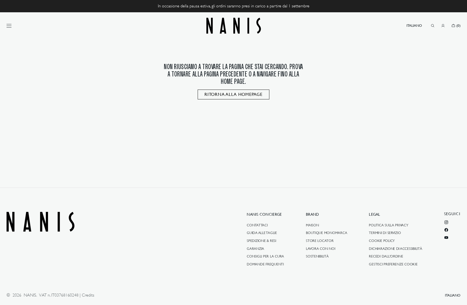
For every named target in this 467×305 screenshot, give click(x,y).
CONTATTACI (257, 225)
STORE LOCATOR (320, 240)
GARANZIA (255, 248)
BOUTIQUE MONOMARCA (326, 232)
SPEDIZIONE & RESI (261, 240)
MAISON (312, 225)
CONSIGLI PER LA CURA (265, 256)
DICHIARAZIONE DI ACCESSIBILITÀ (395, 248)
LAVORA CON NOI (320, 248)
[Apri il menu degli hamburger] (9, 26)
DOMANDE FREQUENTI (265, 264)
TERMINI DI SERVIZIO (385, 232)
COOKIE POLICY (382, 240)
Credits (88, 295)
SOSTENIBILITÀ (317, 256)
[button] (414, 25)
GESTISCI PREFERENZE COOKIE (393, 264)
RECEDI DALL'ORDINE (386, 256)
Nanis (30, 295)
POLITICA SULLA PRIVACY (388, 225)
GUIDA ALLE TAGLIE (262, 232)
